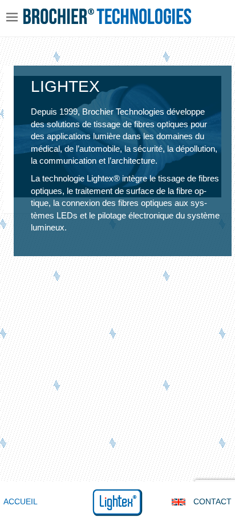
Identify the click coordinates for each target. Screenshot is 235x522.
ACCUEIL (20, 501)
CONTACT (212, 501)
